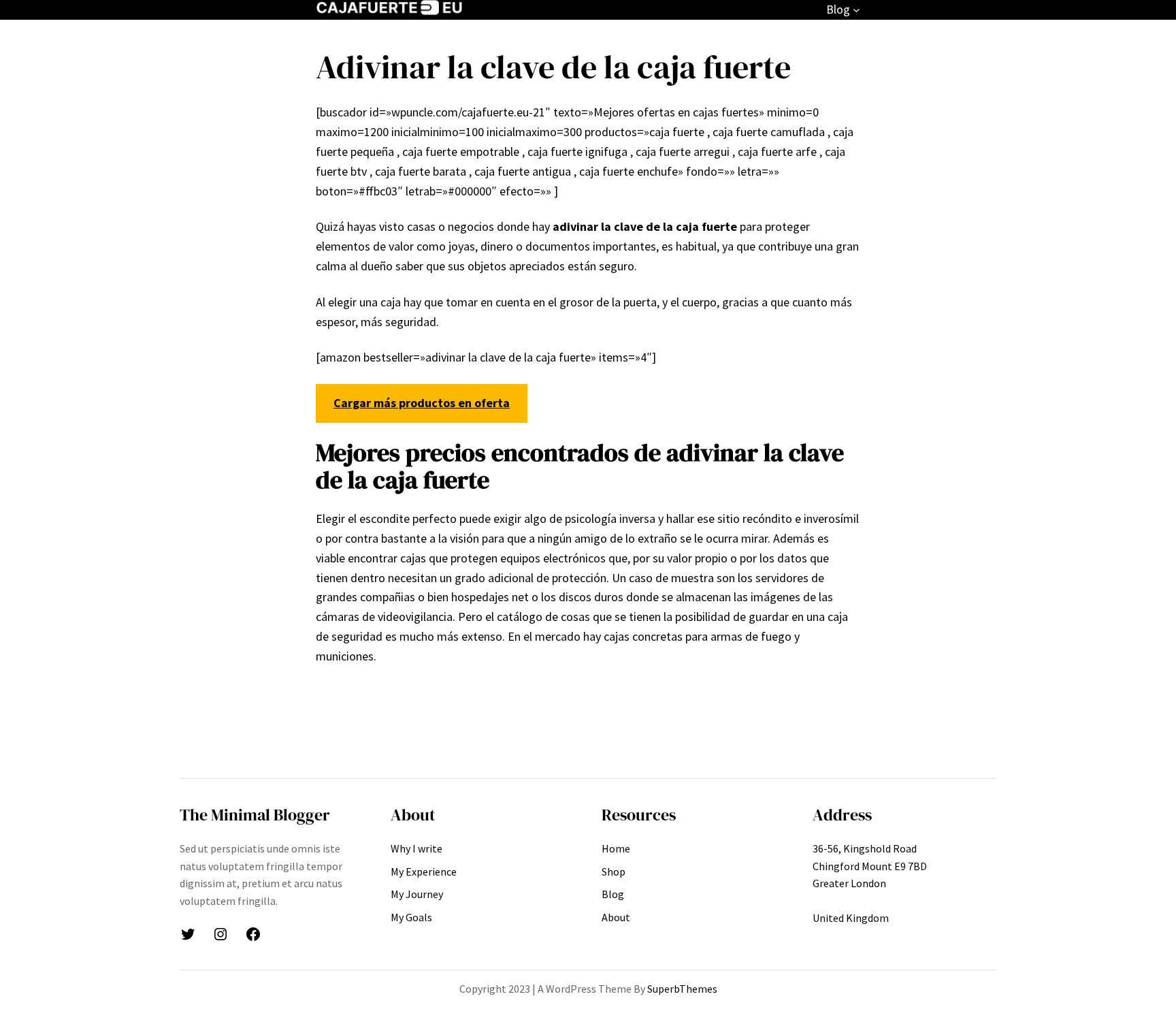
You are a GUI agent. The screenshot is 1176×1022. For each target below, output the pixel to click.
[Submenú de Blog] (856, 10)
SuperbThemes (682, 988)
